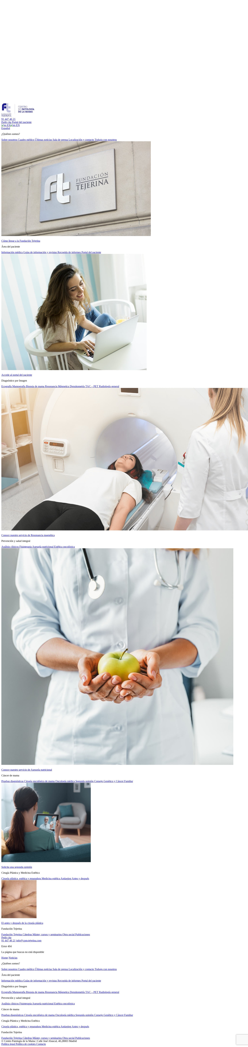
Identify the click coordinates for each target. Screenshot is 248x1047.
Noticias (13, 957)
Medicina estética (51, 878)
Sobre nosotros (9, 139)
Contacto (41, 1044)
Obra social (68, 934)
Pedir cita (6, 122)
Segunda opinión (84, 781)
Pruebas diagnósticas (12, 781)
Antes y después (80, 878)
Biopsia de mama (35, 386)
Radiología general (109, 386)
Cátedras (28, 934)
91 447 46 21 (8, 119)
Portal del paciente (22, 122)
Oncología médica (65, 781)
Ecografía (6, 386)
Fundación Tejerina (12, 934)
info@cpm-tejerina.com (28, 940)
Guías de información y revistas (40, 252)
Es (5, 128)
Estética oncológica (64, 546)
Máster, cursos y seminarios (47, 934)
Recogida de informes (69, 252)
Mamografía (19, 386)
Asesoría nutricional (43, 546)
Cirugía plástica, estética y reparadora (21, 878)
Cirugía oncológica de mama (39, 781)
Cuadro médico (26, 139)
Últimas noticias (44, 139)
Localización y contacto (82, 139)
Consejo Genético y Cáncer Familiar (113, 781)
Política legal (8, 1044)
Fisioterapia (25, 546)
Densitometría (77, 386)
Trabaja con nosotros (106, 139)
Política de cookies (26, 1044)
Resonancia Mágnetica (57, 386)
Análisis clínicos (10, 546)
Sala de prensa (61, 139)
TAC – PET (92, 386)
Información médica (12, 252)
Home (4, 957)
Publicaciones (82, 934)
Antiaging (66, 878)
